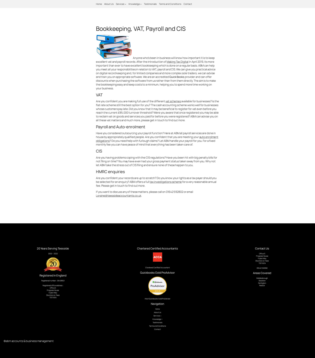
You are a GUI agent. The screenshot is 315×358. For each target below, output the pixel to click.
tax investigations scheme (166, 182)
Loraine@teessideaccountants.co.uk (118, 195)
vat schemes (173, 101)
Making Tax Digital (177, 62)
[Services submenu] (125, 4)
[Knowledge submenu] (141, 4)
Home (99, 3)
